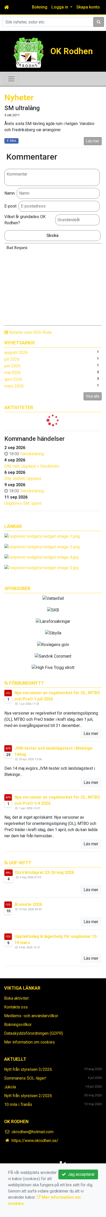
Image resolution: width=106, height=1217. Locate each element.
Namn (9, 193)
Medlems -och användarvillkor (31, 1015)
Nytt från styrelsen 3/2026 (28, 1069)
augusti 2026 (16, 352)
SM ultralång (22, 108)
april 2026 (13, 379)
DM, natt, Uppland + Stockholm (31, 466)
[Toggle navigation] (11, 79)
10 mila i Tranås (18, 1104)
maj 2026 (12, 372)
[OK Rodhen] (28, 52)
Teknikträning (32, 453)
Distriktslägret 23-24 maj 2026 (44, 872)
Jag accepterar (80, 1174)
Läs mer (92, 141)
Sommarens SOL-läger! (25, 1078)
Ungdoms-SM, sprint (22, 503)
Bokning (39, 7)
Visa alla (92, 396)
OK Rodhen (71, 51)
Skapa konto (88, 7)
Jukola (10, 1086)
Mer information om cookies (29, 1042)
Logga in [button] (60, 7)
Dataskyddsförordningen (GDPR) (33, 1033)
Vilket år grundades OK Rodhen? (25, 219)
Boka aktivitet (16, 998)
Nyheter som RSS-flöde (30, 332)
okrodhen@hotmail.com (33, 1131)
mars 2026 (14, 386)
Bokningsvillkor (18, 1024)
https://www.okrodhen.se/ (35, 1140)
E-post (10, 206)
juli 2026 (12, 359)
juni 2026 (12, 365)
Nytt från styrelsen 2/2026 (28, 1095)
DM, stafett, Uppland (22, 478)
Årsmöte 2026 (28, 904)
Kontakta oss (16, 1007)
